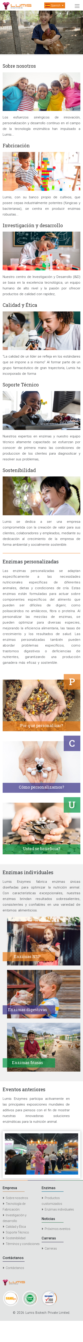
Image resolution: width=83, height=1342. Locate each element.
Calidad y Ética (15, 1226)
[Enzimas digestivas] (43, 994)
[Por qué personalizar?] (41, 705)
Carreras (50, 1248)
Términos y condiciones (22, 1244)
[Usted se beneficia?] (41, 828)
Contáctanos (14, 1268)
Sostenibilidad (15, 1238)
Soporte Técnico (17, 1232)
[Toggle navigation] (77, 6)
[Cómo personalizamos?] (41, 767)
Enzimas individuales (59, 1209)
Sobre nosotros (16, 1198)
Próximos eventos (57, 1229)
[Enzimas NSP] (43, 941)
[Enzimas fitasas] (43, 1047)
